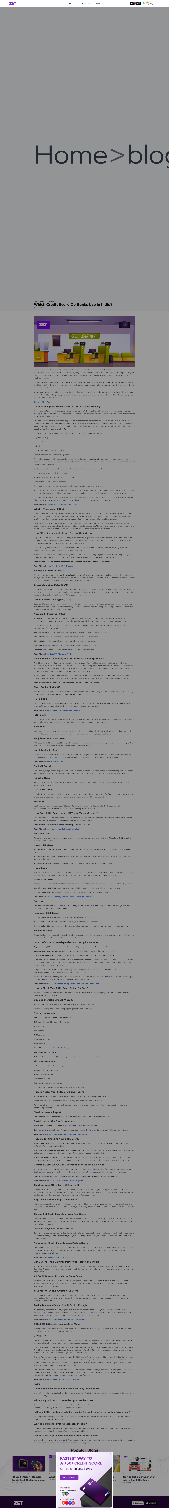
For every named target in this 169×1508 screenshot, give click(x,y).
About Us (86, 3)
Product (72, 3)
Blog (98, 3)
